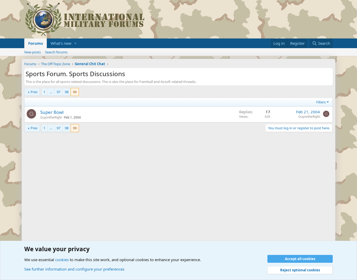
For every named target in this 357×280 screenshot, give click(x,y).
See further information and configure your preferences (74, 269)
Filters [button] (321, 102)
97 (58, 91)
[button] (75, 43)
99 (75, 91)
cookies (62, 259)
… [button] (51, 91)
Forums (35, 43)
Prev (34, 91)
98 (66, 91)
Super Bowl (52, 112)
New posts (32, 52)
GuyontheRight (51, 117)
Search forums (56, 52)
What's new (61, 43)
